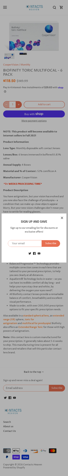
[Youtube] (39, 253)
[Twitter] (29, 253)
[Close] (62, 217)
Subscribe (50, 243)
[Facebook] (34, 253)
